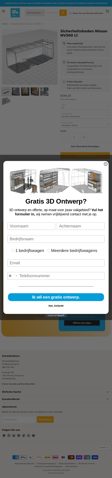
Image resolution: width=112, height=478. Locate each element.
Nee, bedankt (56, 305)
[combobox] (13, 275)
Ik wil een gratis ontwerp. (56, 297)
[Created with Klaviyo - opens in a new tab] (56, 315)
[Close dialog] (105, 163)
